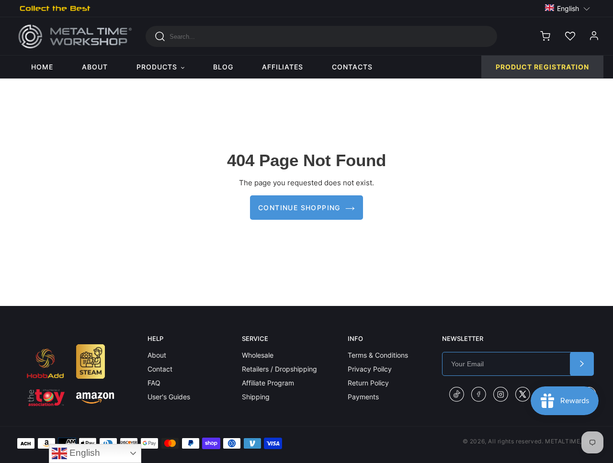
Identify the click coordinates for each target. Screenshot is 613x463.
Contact (160, 369)
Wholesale (257, 355)
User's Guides (169, 397)
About (157, 355)
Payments (363, 397)
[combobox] (321, 36)
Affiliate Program (268, 383)
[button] (568, 7)
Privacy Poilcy (370, 369)
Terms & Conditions (378, 355)
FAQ (154, 383)
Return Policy (368, 383)
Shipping (256, 397)
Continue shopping (299, 207)
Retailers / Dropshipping (279, 369)
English (83, 453)
